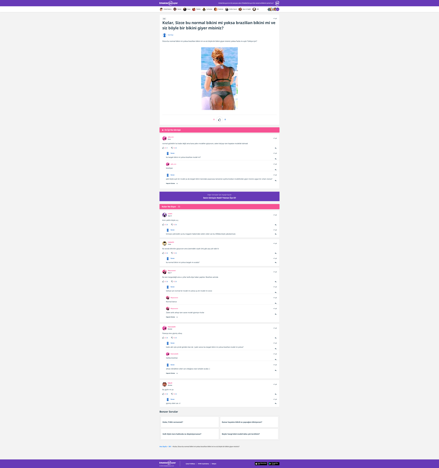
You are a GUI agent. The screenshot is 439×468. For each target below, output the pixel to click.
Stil (257, 9)
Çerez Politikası (190, 464)
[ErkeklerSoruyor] (169, 463)
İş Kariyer (209, 9)
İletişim (214, 464)
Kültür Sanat (233, 9)
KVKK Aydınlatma (203, 464)
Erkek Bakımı (167, 9)
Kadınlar (220, 9)
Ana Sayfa (163, 446)
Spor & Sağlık (246, 9)
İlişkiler (198, 9)
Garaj (188, 9)
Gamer (179, 9)
